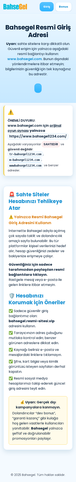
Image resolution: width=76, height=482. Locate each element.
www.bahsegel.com (24, 59)
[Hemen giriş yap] (47, 6)
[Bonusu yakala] (63, 6)
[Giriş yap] (38, 88)
